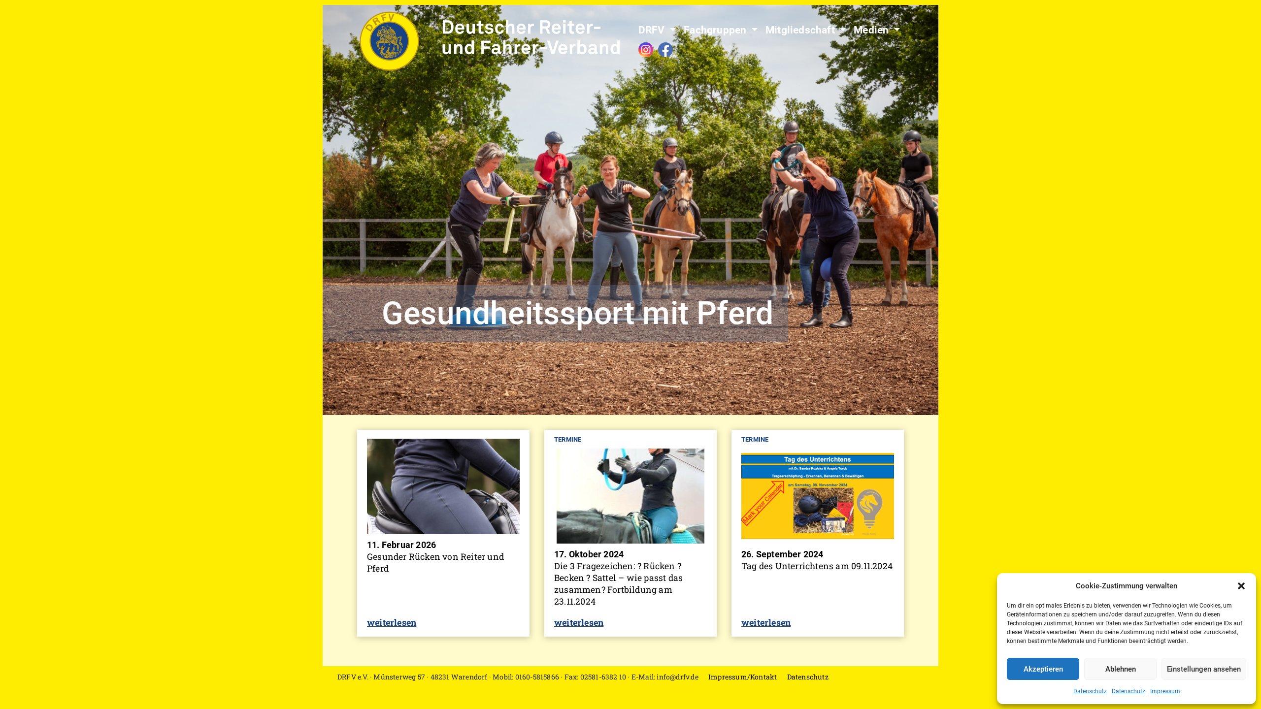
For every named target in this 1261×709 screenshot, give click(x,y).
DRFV (652, 30)
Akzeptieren (1043, 669)
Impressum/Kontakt (742, 676)
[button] (1241, 586)
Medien (872, 30)
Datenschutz (1090, 691)
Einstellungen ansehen (1204, 669)
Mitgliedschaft (801, 30)
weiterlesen (391, 622)
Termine (567, 439)
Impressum (1165, 691)
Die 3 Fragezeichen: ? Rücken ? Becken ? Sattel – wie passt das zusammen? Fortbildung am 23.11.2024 (618, 583)
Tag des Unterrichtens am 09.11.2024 (817, 566)
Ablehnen (1120, 669)
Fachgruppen (716, 30)
